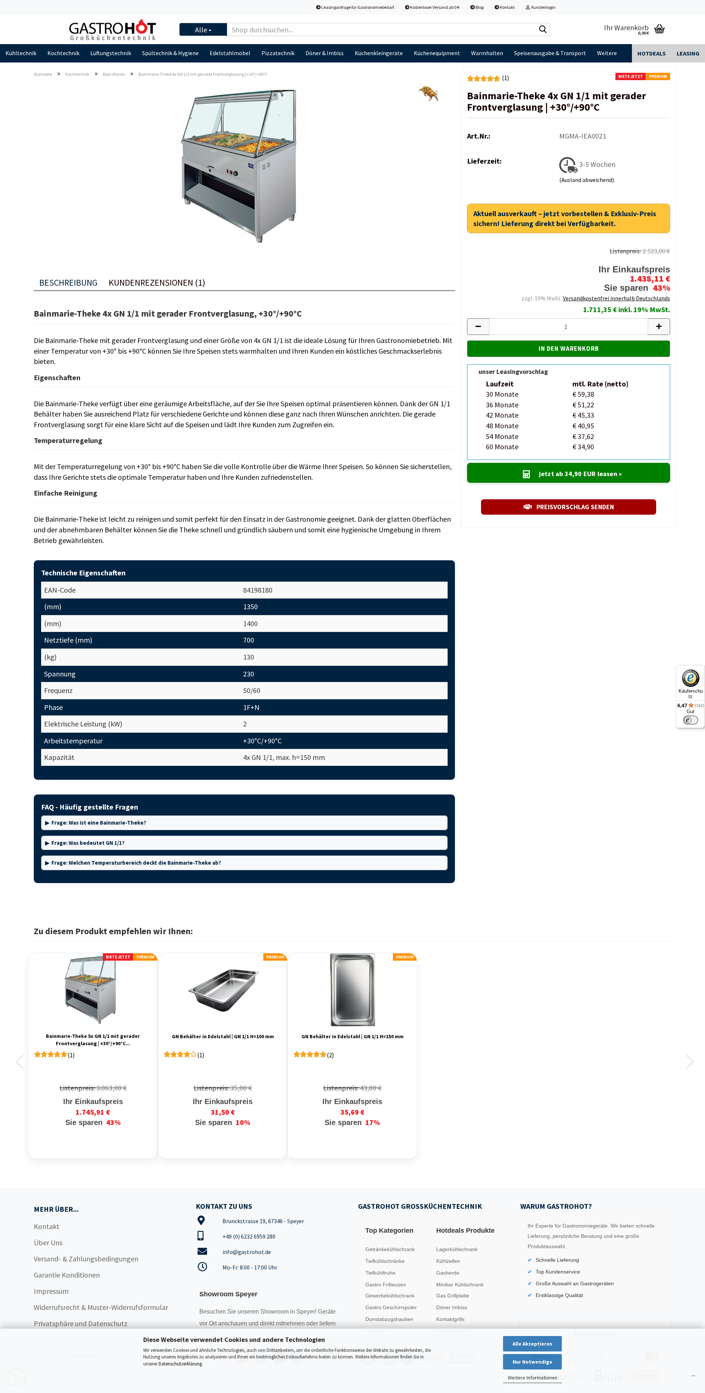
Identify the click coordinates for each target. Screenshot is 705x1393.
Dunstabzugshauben (389, 1319)
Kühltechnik (21, 53)
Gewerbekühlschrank (390, 1296)
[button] (478, 326)
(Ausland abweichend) (586, 179)
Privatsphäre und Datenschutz (80, 1323)
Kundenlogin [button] (543, 7)
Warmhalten (487, 53)
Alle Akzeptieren (532, 1343)
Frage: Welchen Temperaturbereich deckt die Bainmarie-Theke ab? (136, 862)
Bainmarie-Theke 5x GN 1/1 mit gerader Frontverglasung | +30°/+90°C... (93, 1040)
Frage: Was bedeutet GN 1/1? (87, 842)
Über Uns (48, 1242)
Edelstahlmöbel (230, 53)
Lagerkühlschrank (457, 1249)
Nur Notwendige (532, 1361)
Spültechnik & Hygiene (170, 53)
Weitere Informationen (532, 1377)
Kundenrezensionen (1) (157, 282)
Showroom (275, 1311)
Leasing (688, 53)
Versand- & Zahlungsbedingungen (86, 1258)
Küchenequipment (437, 53)
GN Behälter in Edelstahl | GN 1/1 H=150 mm (352, 1036)
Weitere (607, 53)
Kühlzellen (448, 1261)
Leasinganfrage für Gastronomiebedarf (357, 7)
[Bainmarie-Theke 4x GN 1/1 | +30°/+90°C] (244, 165)
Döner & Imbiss (325, 53)
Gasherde (447, 1273)
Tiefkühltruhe (380, 1273)
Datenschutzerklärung (180, 1364)
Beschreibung (68, 282)
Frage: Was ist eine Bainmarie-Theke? (98, 822)
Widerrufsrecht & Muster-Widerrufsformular (101, 1307)
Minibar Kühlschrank (460, 1284)
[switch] (690, 719)
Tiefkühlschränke (385, 1261)
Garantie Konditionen (67, 1274)
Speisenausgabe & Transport (550, 53)
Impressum (51, 1291)
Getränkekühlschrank (390, 1249)
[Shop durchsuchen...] (543, 29)
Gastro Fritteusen (385, 1284)
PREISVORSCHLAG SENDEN (574, 507)
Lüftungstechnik (110, 53)
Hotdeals (651, 53)
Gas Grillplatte (452, 1296)
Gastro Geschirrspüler (391, 1307)
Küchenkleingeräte (379, 53)
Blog (479, 7)
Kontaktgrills (450, 1319)
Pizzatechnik (277, 53)
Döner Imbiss (451, 1307)
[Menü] (693, 1377)
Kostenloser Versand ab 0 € (434, 7)
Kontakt (507, 7)
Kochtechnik (63, 53)
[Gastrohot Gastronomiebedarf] (117, 29)
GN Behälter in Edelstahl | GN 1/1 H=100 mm (223, 1036)
